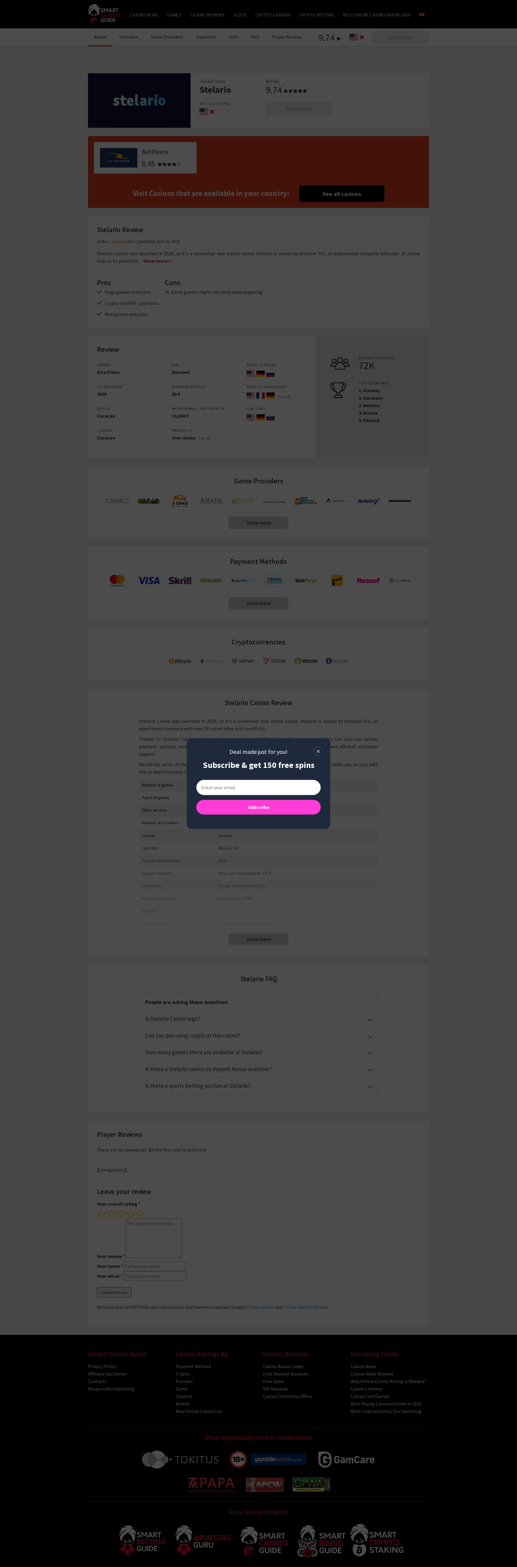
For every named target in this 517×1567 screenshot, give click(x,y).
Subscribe (258, 807)
